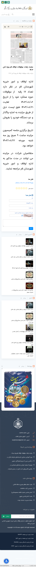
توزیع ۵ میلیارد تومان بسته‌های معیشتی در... (20, 465)
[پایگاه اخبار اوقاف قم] (5, 2)
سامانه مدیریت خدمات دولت (25, 500)
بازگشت (31, 566)
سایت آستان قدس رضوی (25, 496)
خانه (35, 566)
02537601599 (22, 433)
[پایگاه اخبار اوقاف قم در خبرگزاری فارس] (8, 2)
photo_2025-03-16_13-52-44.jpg (24, 183)
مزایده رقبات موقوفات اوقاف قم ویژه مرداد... (21, 453)
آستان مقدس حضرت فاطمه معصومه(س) (21, 492)
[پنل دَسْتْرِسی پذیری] (6, 561)
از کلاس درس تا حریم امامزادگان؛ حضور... (21, 461)
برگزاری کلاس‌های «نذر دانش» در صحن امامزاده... (19, 469)
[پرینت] (8, 27)
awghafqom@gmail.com (19, 440)
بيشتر (17, 21)
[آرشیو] (5, 27)
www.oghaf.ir (21, 527)
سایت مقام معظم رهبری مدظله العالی (22, 484)
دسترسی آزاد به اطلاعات (26, 488)
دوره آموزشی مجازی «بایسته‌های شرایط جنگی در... (19, 457)
